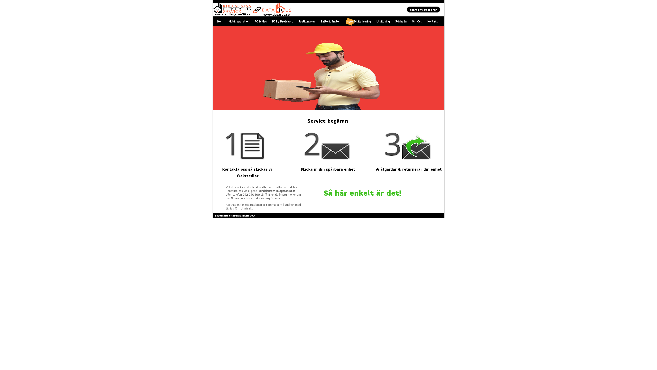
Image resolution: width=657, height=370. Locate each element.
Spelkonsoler (306, 21)
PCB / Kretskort (282, 21)
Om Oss (417, 21)
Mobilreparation (239, 21)
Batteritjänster (330, 21)
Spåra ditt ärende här (423, 10)
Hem (220, 21)
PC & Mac (261, 21)
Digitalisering (362, 21)
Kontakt (432, 21)
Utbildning (383, 21)
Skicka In (401, 21)
